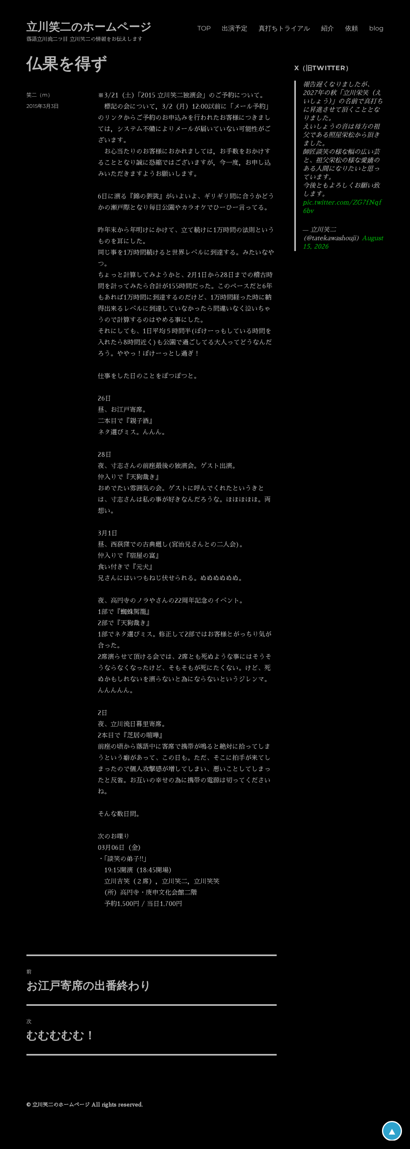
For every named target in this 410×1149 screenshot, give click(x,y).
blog (376, 28)
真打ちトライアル (284, 28)
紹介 (327, 28)
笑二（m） (39, 94)
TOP (204, 28)
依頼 (351, 28)
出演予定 (234, 28)
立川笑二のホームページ (89, 26)
